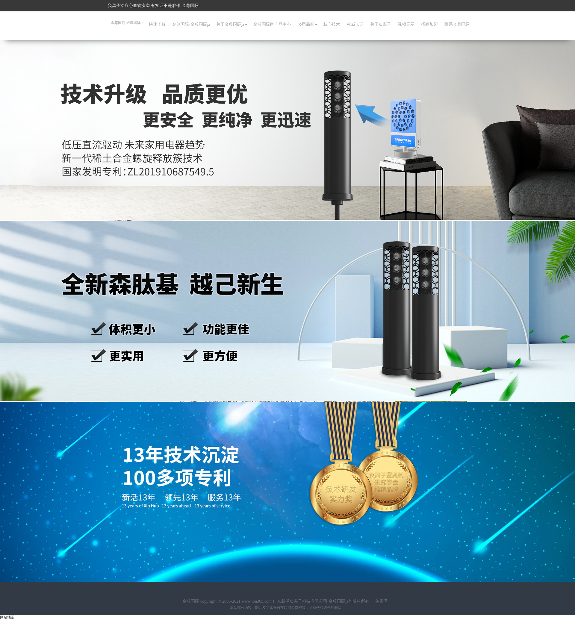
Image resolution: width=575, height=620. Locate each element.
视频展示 (406, 24)
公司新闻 (306, 24)
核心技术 (331, 24)
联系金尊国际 (457, 24)
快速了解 (157, 24)
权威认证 (355, 24)
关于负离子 (380, 24)
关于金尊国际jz (230, 24)
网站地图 (7, 617)
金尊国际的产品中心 (272, 24)
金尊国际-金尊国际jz (127, 23)
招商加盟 (429, 24)
